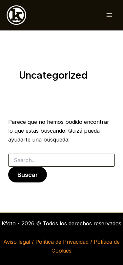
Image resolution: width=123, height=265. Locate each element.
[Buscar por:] (61, 160)
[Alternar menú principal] (109, 15)
